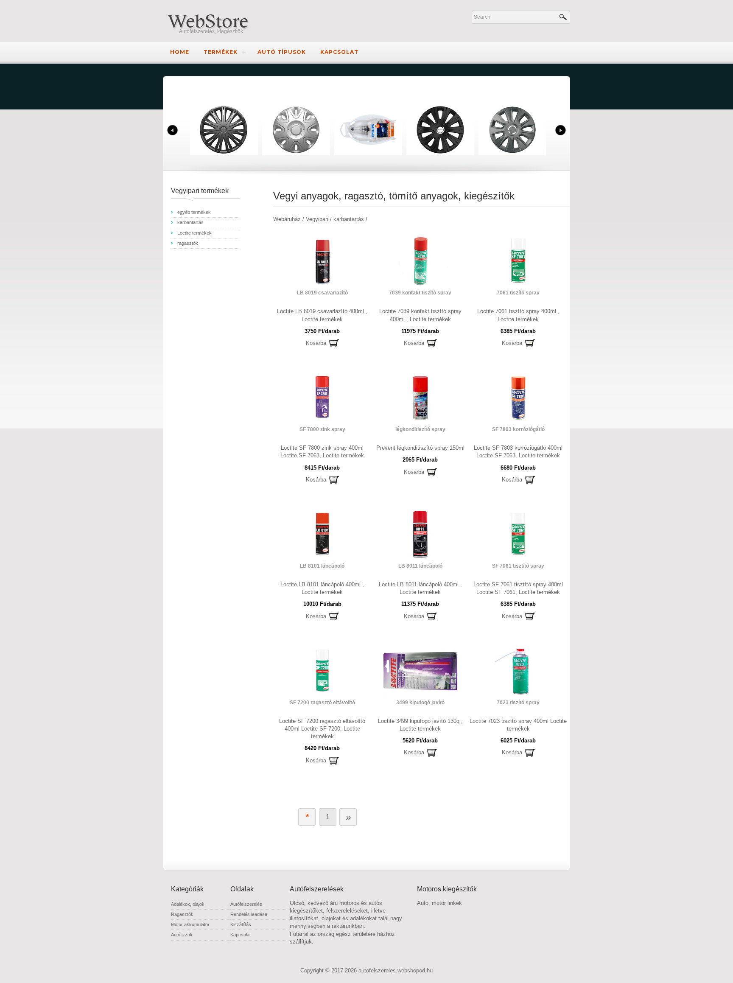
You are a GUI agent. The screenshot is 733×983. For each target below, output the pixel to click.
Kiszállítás (240, 924)
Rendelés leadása (248, 914)
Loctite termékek (194, 232)
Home (179, 52)
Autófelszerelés (246, 904)
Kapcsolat (339, 52)
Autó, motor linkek (439, 903)
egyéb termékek (194, 212)
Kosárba (316, 343)
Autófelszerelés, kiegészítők (211, 31)
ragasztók (187, 243)
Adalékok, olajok (187, 904)
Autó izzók (182, 934)
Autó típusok (281, 52)
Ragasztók (182, 914)
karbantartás (190, 222)
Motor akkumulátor (190, 924)
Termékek (221, 52)
